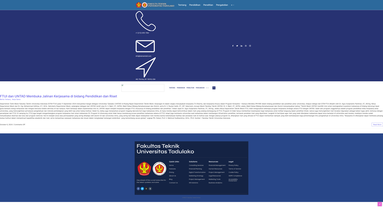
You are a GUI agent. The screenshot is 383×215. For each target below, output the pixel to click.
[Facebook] (232, 45)
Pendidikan (194, 5)
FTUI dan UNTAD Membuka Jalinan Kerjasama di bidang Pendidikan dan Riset (58, 96)
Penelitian (208, 5)
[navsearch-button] (213, 87)
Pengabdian (222, 5)
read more (377, 125)
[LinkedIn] (241, 45)
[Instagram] (250, 45)
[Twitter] (237, 45)
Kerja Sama (16, 99)
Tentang (182, 5)
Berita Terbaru (5, 99)
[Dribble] (245, 45)
